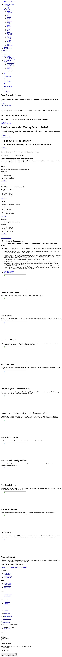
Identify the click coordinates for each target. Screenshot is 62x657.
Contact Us (9, 68)
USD (8, 8)
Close (2, 638)
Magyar (8, 30)
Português (9, 36)
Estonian (9, 23)
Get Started (3, 103)
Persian (8, 25)
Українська (9, 45)
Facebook (7, 602)
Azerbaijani (9, 12)
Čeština (8, 18)
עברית (8, 29)
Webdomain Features (9, 271)
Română (9, 38)
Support (6, 61)
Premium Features (8, 272)
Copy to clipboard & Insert (11, 655)
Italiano (8, 32)
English (8, 22)
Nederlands (9, 21)
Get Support (3, 147)
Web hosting (7, 56)
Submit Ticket (7, 587)
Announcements (10, 63)
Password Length (5, 647)
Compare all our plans (6, 105)
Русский (9, 40)
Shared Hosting (10, 57)
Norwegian (9, 34)
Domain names (7, 54)
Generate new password (7, 654)
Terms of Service (8, 594)
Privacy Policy (7, 596)
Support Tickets (7, 586)
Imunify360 (6, 610)
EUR (8, 5)
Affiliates (9, 67)
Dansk (8, 19)
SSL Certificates (7, 60)
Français (9, 26)
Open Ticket (4, 148)
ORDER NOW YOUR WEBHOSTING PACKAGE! (14, 567)
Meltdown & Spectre (7, 619)
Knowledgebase (10, 64)
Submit (6, 638)
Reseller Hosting (11, 59)
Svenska (9, 42)
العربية (8, 11)
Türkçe (8, 44)
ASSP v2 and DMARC (8, 616)
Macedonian (10, 33)
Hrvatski (9, 17)
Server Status (7, 628)
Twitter (7, 603)
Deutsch (9, 28)
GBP (8, 7)
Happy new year (7, 613)
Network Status (10, 65)
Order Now (3, 181)
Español (9, 41)
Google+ (7, 604)
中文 (8, 15)
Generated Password (5, 650)
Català (8, 14)
